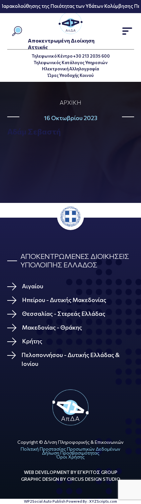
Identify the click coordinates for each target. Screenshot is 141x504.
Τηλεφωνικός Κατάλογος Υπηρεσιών (70, 62)
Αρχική (70, 102)
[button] (127, 31)
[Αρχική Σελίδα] (70, 407)
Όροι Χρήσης (70, 456)
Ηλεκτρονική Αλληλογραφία (70, 68)
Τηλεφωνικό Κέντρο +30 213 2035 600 (70, 56)
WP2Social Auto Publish (45, 501)
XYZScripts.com (103, 501)
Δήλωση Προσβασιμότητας (70, 453)
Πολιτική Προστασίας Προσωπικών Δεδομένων (70, 449)
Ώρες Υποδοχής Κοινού (71, 75)
